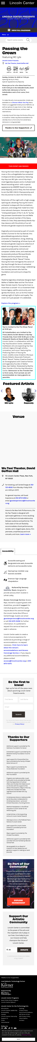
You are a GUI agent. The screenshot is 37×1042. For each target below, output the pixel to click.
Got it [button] (18, 1039)
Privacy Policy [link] (26, 1035)
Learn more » (25, 534)
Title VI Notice (23, 1018)
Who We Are (4, 1008)
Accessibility (5, 1012)
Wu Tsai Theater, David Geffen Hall (16, 63)
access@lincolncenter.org (15, 661)
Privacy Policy (23, 1010)
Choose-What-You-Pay (20, 102)
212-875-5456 (21, 498)
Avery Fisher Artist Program (9, 1000)
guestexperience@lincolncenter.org (19, 618)
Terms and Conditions (26, 1012)
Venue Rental (5, 1022)
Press (3, 1020)
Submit (18, 714)
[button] (18, 30)
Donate (24, 950)
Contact (21, 1020)
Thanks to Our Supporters (10, 977)
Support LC (4, 1018)
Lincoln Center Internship (9, 1016)
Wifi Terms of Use (24, 1014)
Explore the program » (10, 303)
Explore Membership (18, 901)
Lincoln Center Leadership (9, 1010)
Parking (21, 1008)
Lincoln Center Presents (10, 60)
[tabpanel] (18, 614)
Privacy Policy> (19, 724)
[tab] (8, 551)
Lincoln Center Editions (8, 1002)
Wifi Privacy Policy (24, 1016)
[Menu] (3, 3)
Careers (3, 1014)
